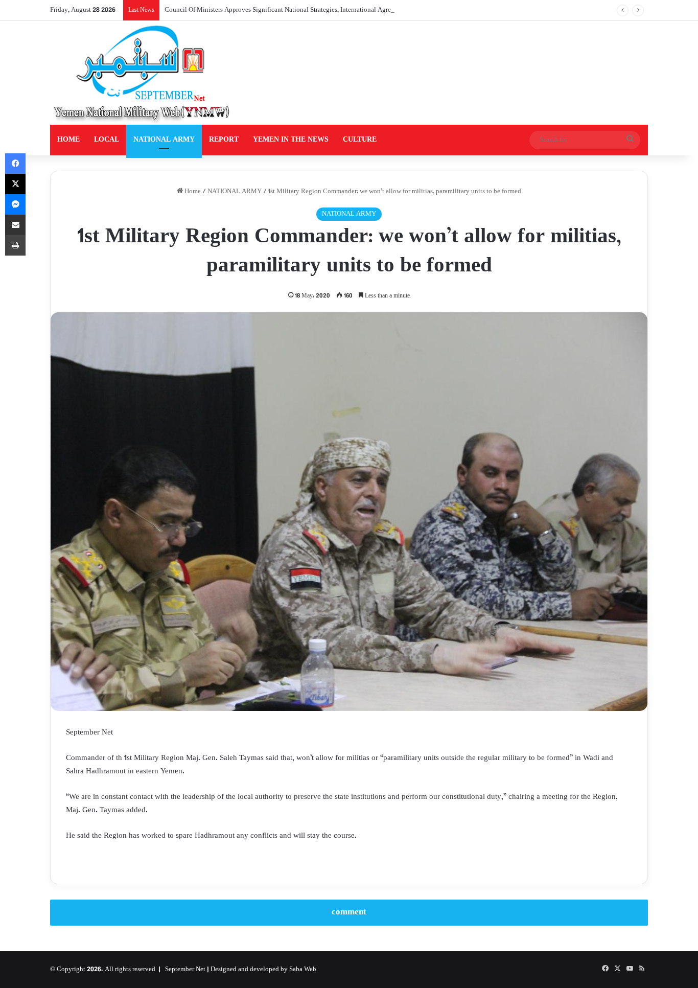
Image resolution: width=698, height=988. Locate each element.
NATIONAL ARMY (164, 140)
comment (349, 912)
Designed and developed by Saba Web (263, 969)
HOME (68, 140)
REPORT (224, 140)
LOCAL (106, 140)
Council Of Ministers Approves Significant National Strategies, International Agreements (287, 10)
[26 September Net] (142, 72)
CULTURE (360, 140)
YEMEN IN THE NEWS (291, 140)
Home (192, 191)
